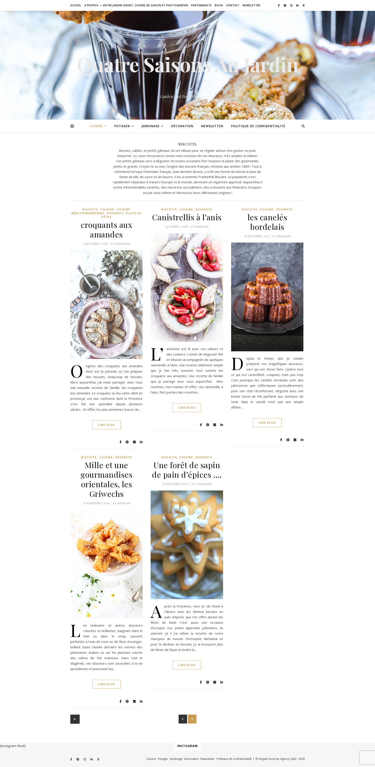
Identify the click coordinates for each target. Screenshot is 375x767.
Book (219, 5)
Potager (122, 126)
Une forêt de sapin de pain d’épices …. (187, 470)
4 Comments (199, 226)
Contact (233, 5)
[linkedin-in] (297, 5)
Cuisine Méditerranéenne (101, 211)
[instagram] (291, 5)
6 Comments (281, 236)
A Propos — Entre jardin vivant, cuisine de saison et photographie (136, 5)
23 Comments (120, 243)
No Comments (201, 484)
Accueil (75, 5)
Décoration (182, 126)
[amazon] (304, 5)
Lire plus (106, 425)
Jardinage (150, 126)
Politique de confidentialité (258, 126)
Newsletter (251, 5)
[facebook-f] (279, 5)
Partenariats (201, 5)
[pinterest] (285, 5)
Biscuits (90, 209)
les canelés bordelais (267, 222)
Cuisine (96, 126)
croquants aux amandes (106, 229)
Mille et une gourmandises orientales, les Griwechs (106, 479)
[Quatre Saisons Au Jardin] (187, 65)
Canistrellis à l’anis (187, 217)
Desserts (115, 213)
